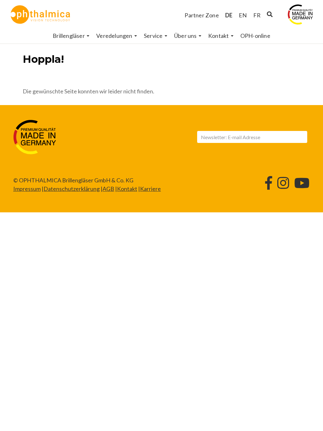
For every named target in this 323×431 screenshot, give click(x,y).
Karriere (150, 188)
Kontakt (218, 35)
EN (243, 15)
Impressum (27, 188)
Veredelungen (114, 35)
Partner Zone (202, 15)
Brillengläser (69, 35)
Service (153, 35)
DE (228, 15)
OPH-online (255, 35)
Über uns (185, 35)
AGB (108, 188)
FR (257, 15)
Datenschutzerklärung (72, 188)
